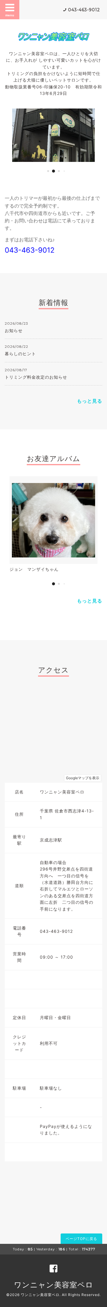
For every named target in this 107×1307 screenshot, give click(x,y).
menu (9, 15)
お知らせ (14, 330)
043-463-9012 (84, 9)
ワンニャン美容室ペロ (53, 1284)
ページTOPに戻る (81, 1238)
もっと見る (89, 401)
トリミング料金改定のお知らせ (36, 377)
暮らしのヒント (20, 353)
